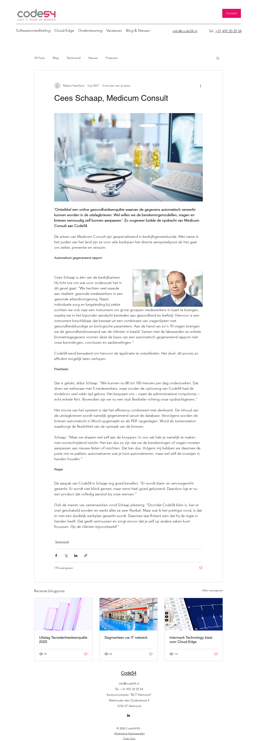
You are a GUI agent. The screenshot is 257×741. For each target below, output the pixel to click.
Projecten (112, 58)
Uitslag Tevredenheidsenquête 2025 (63, 639)
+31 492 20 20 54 (228, 31)
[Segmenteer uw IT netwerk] (129, 614)
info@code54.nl (129, 683)
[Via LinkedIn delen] (76, 555)
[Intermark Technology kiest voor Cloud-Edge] (194, 614)
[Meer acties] (200, 85)
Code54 (128, 673)
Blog (56, 58)
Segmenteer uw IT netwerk (126, 637)
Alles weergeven (212, 590)
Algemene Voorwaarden (129, 733)
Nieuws (93, 58)
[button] (218, 58)
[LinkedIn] (128, 715)
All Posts (39, 58)
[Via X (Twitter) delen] (66, 555)
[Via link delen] (86, 555)
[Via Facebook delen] (56, 555)
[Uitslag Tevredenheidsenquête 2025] (63, 614)
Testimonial (74, 58)
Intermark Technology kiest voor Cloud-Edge (190, 639)
